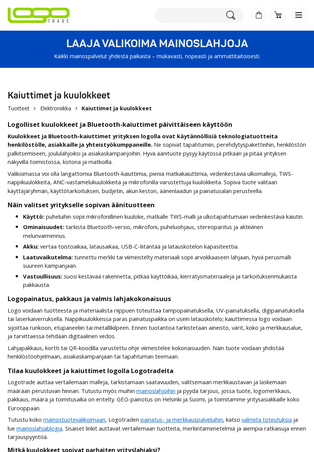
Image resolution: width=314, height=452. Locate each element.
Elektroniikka (55, 108)
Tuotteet (18, 108)
